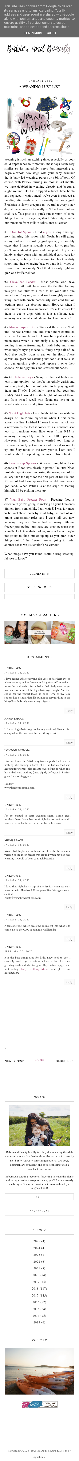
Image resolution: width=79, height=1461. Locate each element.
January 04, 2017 (17, 672)
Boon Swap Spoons (22, 463)
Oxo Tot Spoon (20, 232)
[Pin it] (45, 587)
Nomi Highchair (19, 413)
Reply (69, 711)
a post (47, 232)
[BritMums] (39, 1404)
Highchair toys (23, 377)
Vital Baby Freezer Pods (28, 499)
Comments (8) (39, 573)
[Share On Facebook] (34, 587)
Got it (51, 33)
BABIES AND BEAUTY (44, 1450)
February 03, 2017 (18, 951)
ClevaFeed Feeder (22, 282)
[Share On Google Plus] (39, 587)
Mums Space (13, 840)
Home (39, 1060)
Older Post (65, 1061)
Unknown (12, 668)
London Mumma (17, 750)
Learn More (33, 33)
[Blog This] (50, 587)
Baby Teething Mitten (35, 969)
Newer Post (14, 1061)
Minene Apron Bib (22, 327)
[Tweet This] (29, 587)
